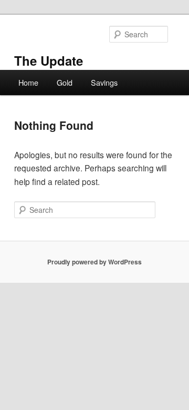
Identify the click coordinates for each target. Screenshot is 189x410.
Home (28, 82)
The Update (48, 60)
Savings (104, 82)
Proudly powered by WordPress (94, 261)
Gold (64, 82)
